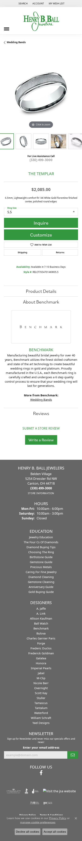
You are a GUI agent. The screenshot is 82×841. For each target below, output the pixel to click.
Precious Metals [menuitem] (41, 567)
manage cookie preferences (37, 822)
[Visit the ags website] (13, 791)
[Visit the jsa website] (59, 791)
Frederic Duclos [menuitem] (41, 648)
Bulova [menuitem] (41, 633)
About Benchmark (41, 302)
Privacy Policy (57, 818)
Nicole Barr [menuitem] (41, 683)
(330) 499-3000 (41, 160)
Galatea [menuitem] (41, 658)
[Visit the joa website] (35, 791)
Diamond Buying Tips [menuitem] (41, 547)
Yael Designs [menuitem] (41, 723)
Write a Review (41, 439)
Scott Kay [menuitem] (41, 693)
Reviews (41, 413)
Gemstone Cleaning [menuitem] (41, 582)
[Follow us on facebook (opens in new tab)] (41, 772)
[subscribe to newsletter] (72, 755)
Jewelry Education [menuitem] (41, 537)
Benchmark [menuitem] (41, 628)
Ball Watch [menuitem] (41, 623)
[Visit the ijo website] (47, 803)
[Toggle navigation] (6, 27)
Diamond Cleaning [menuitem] (41, 577)
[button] (23, 3)
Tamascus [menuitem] (41, 703)
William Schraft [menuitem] (41, 718)
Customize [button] (41, 235)
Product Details (41, 291)
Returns (60, 252)
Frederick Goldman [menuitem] (41, 653)
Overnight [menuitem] (41, 688)
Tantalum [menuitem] (41, 708)
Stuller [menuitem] (41, 698)
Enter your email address (41, 747)
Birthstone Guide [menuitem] (41, 557)
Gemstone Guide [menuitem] (41, 562)
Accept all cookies (55, 831)
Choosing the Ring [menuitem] (41, 552)
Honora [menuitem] (41, 663)
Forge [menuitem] (41, 643)
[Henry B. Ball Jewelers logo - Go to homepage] (41, 20)
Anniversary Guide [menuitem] (41, 587)
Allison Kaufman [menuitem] (41, 618)
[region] (41, 92)
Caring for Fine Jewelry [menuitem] (41, 572)
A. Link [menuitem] (41, 613)
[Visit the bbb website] (26, 791)
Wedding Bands (16, 42)
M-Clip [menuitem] (41, 678)
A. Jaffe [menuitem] (41, 608)
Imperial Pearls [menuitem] (41, 668)
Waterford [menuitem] (41, 713)
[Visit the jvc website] (34, 803)
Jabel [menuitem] (41, 673)
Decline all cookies (27, 831)
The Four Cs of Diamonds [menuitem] (41, 542)
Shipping (22, 252)
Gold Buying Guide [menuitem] (41, 592)
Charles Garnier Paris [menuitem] (41, 638)
